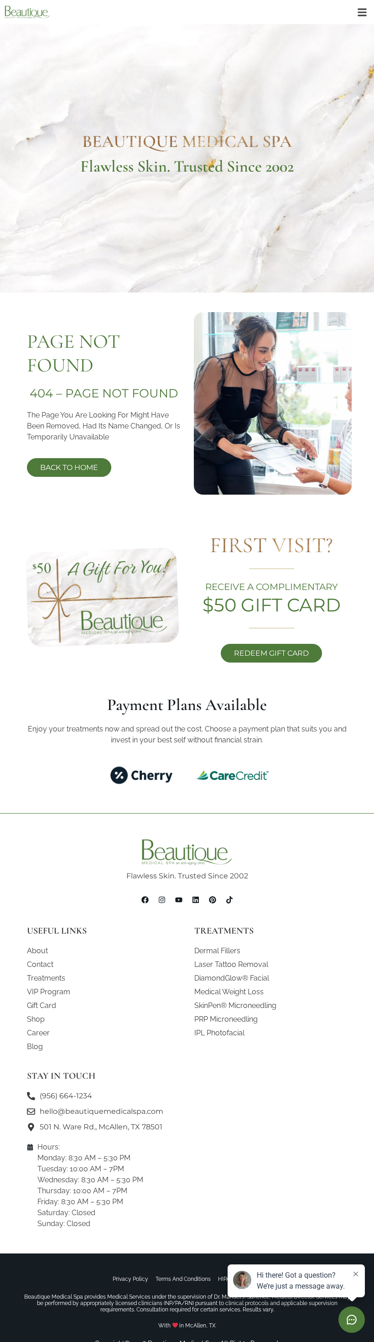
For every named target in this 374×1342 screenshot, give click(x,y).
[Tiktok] (229, 900)
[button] (361, 12)
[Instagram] (162, 900)
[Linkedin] (195, 900)
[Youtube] (178, 900)
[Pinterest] (212, 900)
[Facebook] (145, 900)
